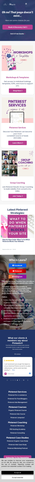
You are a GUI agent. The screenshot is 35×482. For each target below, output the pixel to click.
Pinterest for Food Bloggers (17, 399)
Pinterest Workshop (17, 426)
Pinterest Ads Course (17, 414)
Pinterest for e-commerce (17, 395)
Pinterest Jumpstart (17, 417)
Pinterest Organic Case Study (17, 441)
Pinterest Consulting (17, 433)
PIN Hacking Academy (17, 429)
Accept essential (17, 477)
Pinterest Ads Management (17, 402)
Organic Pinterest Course (17, 410)
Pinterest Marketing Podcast (17, 448)
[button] (26, 4)
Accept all (17, 473)
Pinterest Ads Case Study (18, 444)
